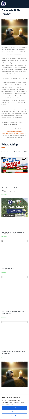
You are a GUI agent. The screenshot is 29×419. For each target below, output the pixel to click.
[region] (14, 407)
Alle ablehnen (14, 415)
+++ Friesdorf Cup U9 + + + (9, 268)
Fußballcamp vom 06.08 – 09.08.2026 (12, 232)
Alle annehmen (14, 408)
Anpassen (14, 411)
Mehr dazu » (4, 194)
